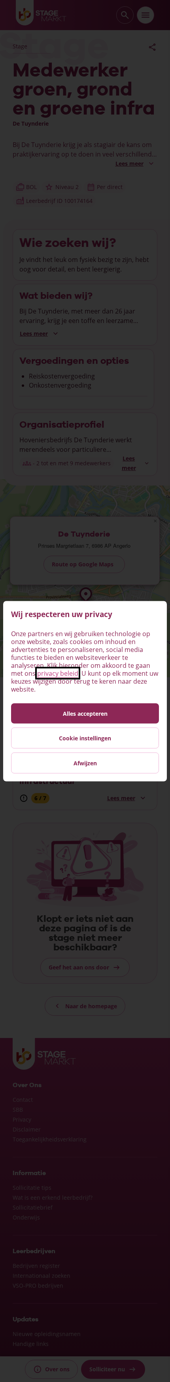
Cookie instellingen (85, 738)
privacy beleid (57, 673)
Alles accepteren (85, 713)
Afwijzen (85, 763)
